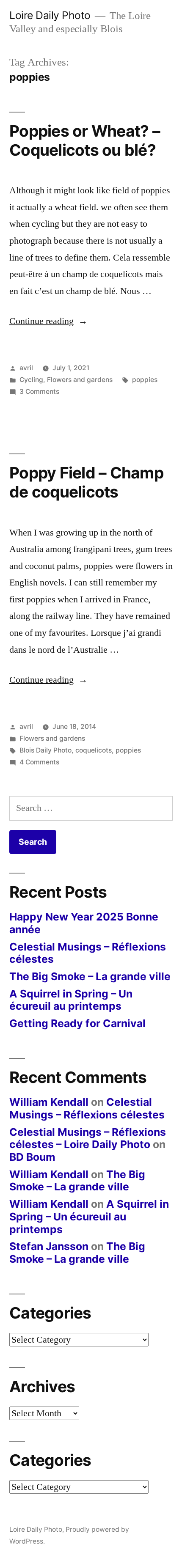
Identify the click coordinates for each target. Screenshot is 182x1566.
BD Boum (32, 1157)
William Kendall (48, 1102)
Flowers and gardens (80, 380)
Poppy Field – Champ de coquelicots (86, 482)
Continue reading (48, 321)
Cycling (31, 380)
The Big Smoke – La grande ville (90, 976)
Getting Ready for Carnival (77, 1023)
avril (26, 368)
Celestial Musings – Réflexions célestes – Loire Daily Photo (87, 1138)
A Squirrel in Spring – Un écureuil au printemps (70, 1000)
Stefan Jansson (48, 1246)
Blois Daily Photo (45, 750)
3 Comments (39, 391)
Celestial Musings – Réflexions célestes (87, 953)
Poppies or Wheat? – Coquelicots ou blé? (84, 140)
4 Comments (39, 762)
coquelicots (93, 750)
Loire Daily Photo (50, 15)
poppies (144, 380)
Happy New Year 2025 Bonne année (83, 923)
